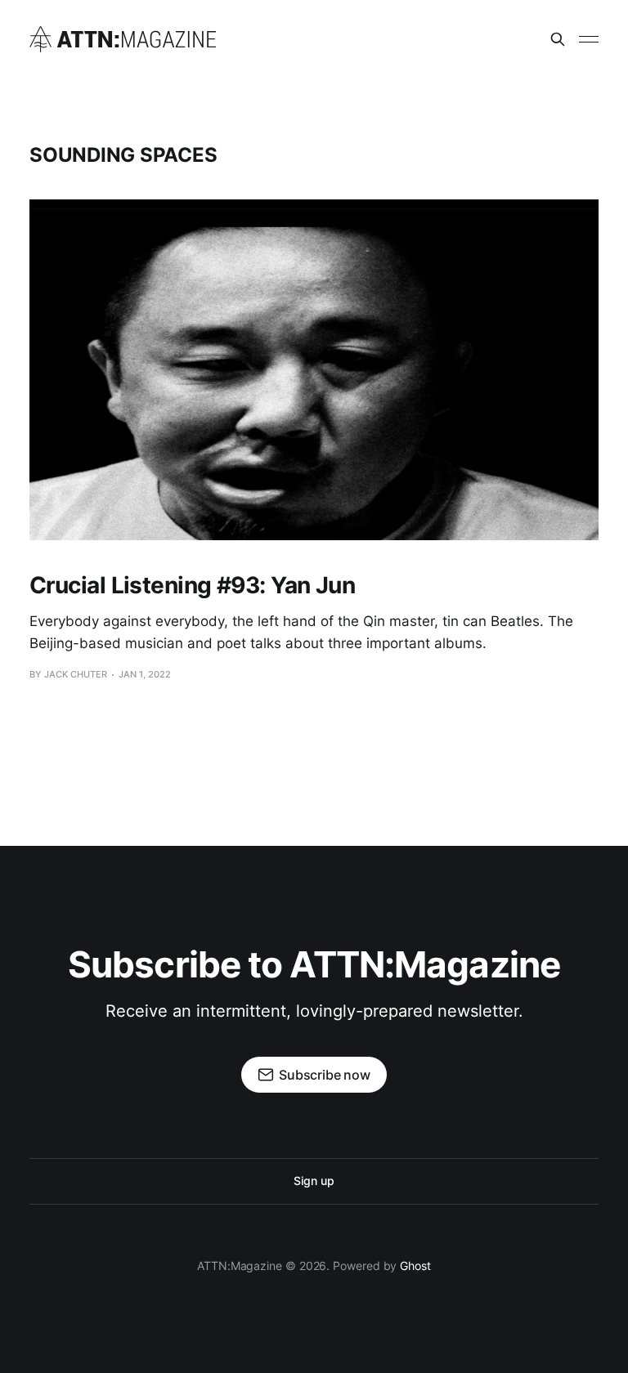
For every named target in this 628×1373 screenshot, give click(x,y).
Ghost (415, 1265)
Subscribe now (324, 1075)
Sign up (314, 1180)
